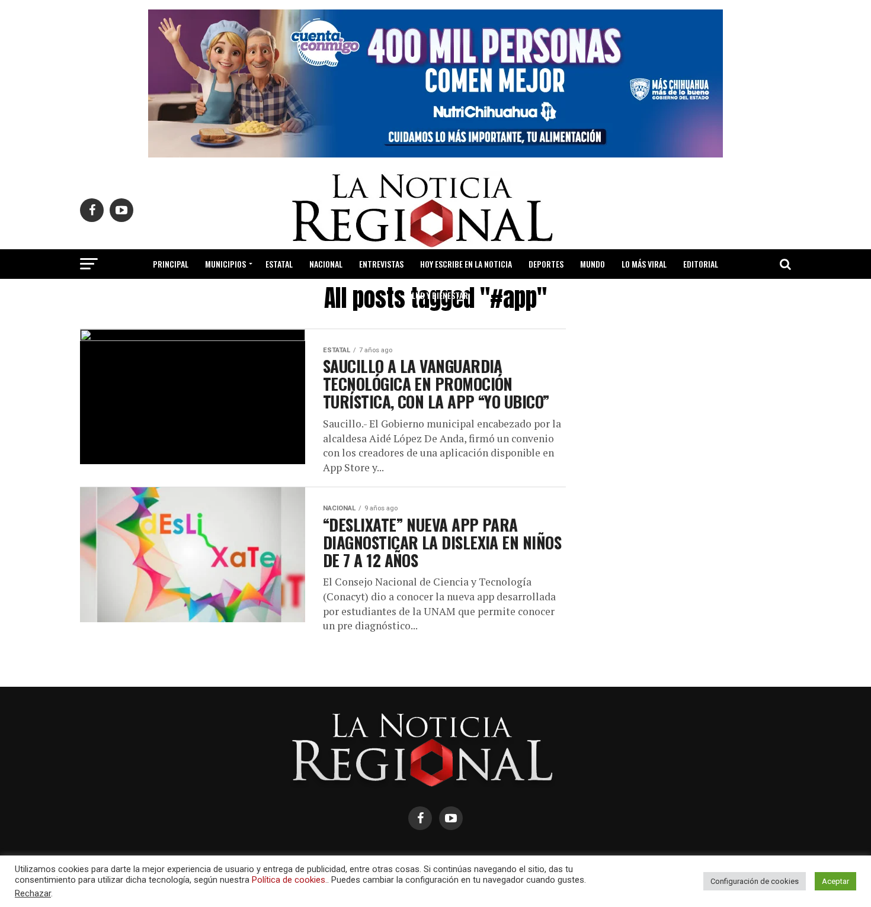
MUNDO (592, 264)
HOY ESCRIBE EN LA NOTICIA (466, 264)
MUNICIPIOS (225, 264)
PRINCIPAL (170, 264)
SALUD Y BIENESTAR (436, 295)
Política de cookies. (289, 879)
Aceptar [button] (835, 881)
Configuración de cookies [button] (754, 881)
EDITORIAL (700, 264)
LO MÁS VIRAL (644, 264)
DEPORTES (546, 264)
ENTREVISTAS (381, 264)
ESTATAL (279, 264)
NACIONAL (325, 264)
